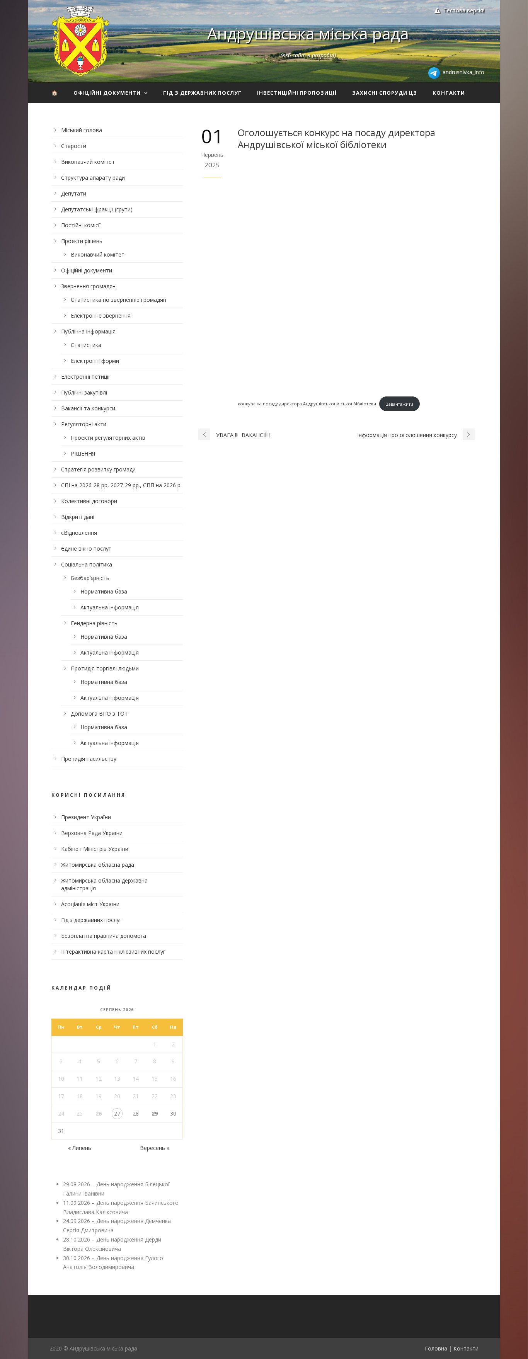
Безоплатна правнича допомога (103, 935)
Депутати (73, 193)
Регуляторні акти (83, 424)
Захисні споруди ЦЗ (384, 92)
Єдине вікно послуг (86, 548)
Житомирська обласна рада (97, 864)
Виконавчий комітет (88, 161)
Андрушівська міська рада (308, 33)
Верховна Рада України (92, 833)
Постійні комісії (81, 225)
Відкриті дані (77, 516)
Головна (436, 1348)
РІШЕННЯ (83, 453)
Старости (73, 146)
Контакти (449, 92)
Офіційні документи (107, 92)
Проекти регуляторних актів (108, 437)
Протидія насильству (88, 758)
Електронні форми (95, 360)
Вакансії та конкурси (88, 408)
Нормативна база (103, 591)
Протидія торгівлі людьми (105, 668)
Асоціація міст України (90, 904)
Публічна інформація (88, 331)
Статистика (86, 345)
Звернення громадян (88, 286)
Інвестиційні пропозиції (297, 92)
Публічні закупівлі (84, 392)
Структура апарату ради (93, 177)
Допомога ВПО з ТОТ (99, 713)
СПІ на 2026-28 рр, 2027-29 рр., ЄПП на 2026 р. (121, 485)
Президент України (86, 817)
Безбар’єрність (90, 578)
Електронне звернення (101, 315)
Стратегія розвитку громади (98, 469)
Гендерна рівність (94, 623)
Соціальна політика (86, 564)
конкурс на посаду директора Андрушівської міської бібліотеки (307, 404)
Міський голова (81, 130)
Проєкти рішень (81, 241)
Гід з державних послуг (202, 92)
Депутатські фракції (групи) (97, 209)
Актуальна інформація (109, 607)
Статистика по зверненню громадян (118, 299)
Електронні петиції (85, 376)
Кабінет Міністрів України (94, 848)
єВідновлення (79, 532)
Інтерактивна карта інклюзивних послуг (113, 951)
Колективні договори (89, 501)
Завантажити (399, 404)
